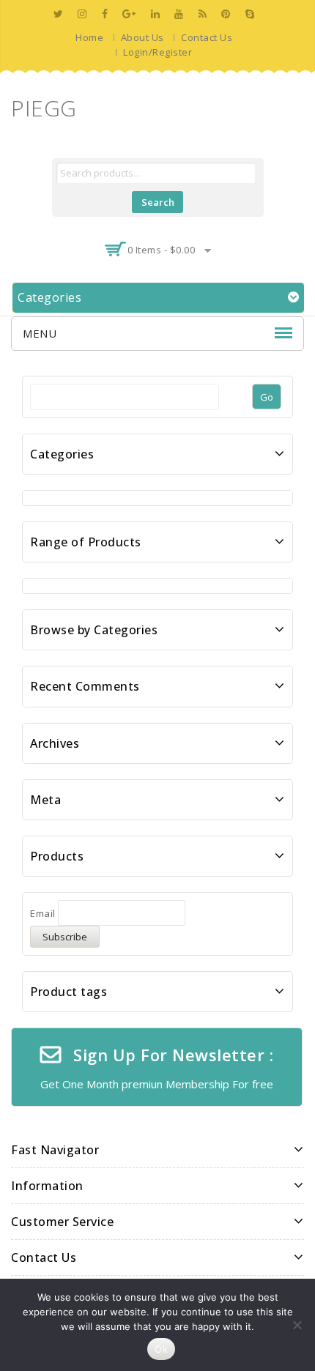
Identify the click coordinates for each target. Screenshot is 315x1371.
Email (43, 913)
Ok (161, 1349)
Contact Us (206, 37)
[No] (296, 1325)
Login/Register (157, 52)
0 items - (161, 249)
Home (89, 37)
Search (157, 202)
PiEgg (44, 108)
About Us (142, 37)
